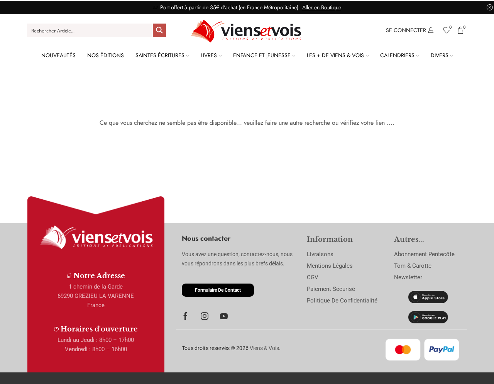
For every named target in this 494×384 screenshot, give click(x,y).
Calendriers (397, 55)
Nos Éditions (105, 55)
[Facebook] (185, 316)
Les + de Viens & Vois (335, 55)
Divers (439, 55)
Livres (209, 55)
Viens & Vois (264, 348)
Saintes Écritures (159, 55)
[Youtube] (224, 316)
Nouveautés (58, 55)
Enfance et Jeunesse (262, 55)
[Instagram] (204, 316)
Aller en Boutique (321, 7)
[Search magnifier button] (159, 30)
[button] (218, 290)
